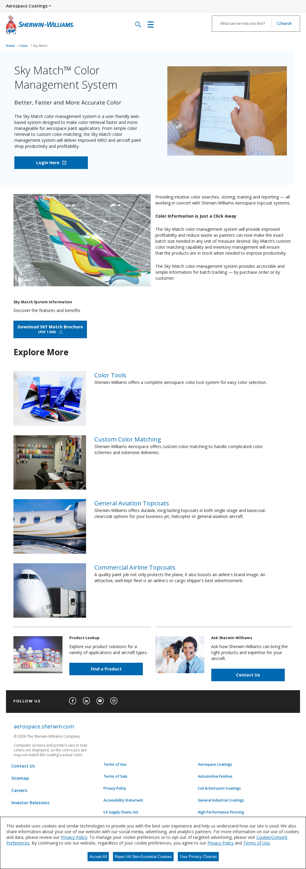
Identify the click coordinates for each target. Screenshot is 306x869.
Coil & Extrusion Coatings (219, 788)
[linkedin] (86, 701)
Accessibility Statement (123, 800)
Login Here (47, 162)
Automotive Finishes (215, 776)
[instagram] (113, 701)
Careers (19, 790)
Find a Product (106, 669)
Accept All (98, 856)
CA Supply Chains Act (120, 812)
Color (24, 46)
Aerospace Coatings (215, 764)
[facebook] (72, 701)
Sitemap (20, 778)
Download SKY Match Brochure (50, 329)
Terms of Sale (115, 776)
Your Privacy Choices (198, 856)
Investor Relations (30, 802)
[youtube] (100, 701)
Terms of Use (114, 764)
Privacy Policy (114, 788)
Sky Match (40, 46)
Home (11, 46)
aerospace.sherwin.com (44, 726)
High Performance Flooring (221, 812)
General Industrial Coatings (221, 800)
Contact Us (248, 675)
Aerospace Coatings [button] (27, 6)
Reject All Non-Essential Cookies (143, 856)
